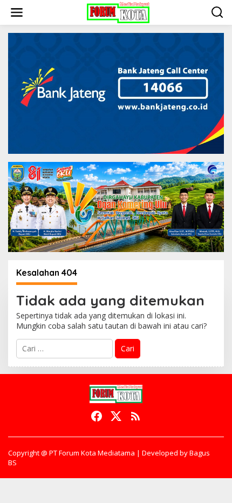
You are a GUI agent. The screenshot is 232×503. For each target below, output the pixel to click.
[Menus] (16, 12)
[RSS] (135, 416)
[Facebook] (97, 416)
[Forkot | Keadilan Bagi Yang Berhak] (118, 11)
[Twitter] (116, 416)
